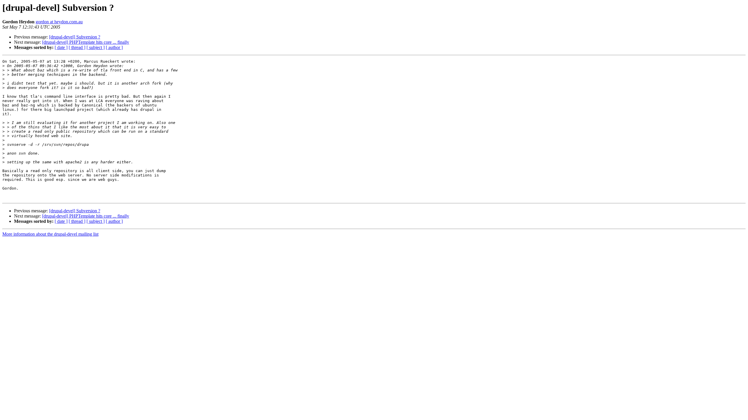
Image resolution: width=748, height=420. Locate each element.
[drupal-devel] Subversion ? (74, 36)
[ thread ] (77, 47)
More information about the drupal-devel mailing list (50, 234)
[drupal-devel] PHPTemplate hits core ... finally (85, 42)
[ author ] (114, 47)
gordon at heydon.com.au (59, 21)
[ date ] (61, 47)
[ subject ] (95, 47)
